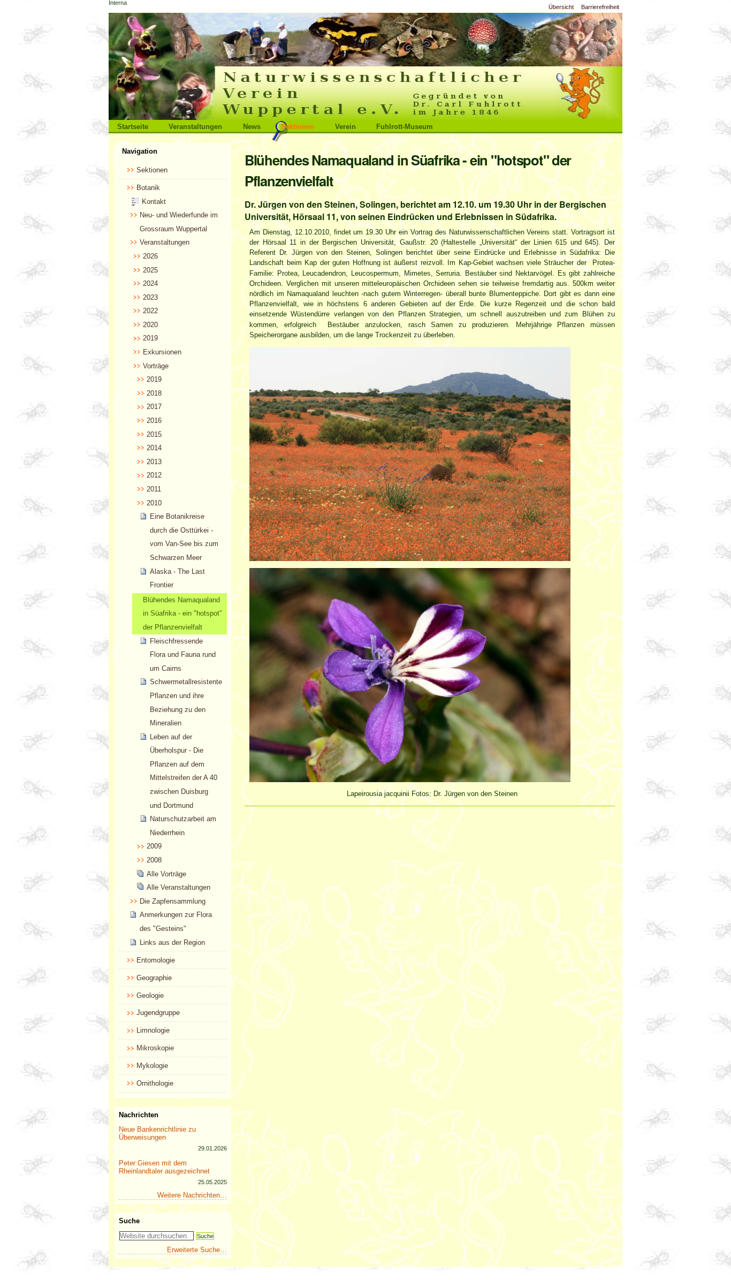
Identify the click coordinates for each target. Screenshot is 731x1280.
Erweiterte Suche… (197, 1250)
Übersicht (561, 7)
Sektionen (297, 127)
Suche (129, 1221)
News (252, 127)
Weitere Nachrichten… (192, 1195)
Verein (345, 127)
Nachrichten (138, 1115)
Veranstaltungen (195, 127)
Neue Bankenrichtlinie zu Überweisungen (157, 1133)
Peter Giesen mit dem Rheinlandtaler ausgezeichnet (164, 1167)
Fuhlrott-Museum (404, 127)
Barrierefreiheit (600, 7)
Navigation (139, 151)
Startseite (132, 127)
